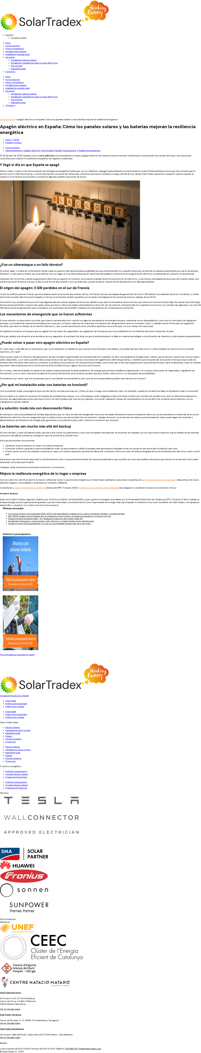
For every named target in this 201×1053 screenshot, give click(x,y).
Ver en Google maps (10, 1009)
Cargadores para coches (17, 730)
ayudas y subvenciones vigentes (29, 487)
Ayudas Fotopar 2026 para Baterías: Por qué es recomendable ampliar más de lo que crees (49, 523)
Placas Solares (12, 727)
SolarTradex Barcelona (10, 993)
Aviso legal (10, 700)
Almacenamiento (13, 150)
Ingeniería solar (18, 68)
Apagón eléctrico (32, 150)
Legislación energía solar (17, 54)
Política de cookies (14, 706)
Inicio (8, 42)
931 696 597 (71, 1048)
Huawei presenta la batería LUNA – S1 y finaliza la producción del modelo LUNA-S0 (45, 518)
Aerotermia (16, 65)
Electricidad (47, 150)
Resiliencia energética (89, 150)
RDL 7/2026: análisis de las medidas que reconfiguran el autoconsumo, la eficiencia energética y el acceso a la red (59, 516)
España (58, 150)
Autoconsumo (12, 45)
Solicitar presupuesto (16, 771)
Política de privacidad (16, 703)
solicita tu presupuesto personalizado (99, 487)
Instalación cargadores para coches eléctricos (34, 63)
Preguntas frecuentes (16, 777)
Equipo (8, 736)
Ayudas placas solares (16, 774)
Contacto (10, 71)
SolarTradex (6, 1015)
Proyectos (10, 741)
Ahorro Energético (14, 48)
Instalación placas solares (24, 60)
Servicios (9, 57)
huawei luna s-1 (70, 150)
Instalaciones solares (15, 51)
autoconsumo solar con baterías (158, 479)
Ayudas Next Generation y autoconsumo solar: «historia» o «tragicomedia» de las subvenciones (51, 521)
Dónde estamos (13, 739)
